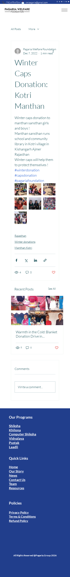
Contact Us (17, 480)
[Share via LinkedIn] (35, 260)
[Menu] (64, 10)
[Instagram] (59, 1)
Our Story (16, 471)
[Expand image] (21, 189)
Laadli (13, 447)
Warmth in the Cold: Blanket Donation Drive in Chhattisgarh (36, 334)
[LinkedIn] (66, 1)
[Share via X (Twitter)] (26, 260)
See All (52, 288)
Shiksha (14, 426)
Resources (16, 488)
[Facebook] (61, 1)
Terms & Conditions (22, 516)
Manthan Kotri (23, 247)
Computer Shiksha (22, 434)
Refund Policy (18, 521)
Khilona (15, 430)
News (13, 475)
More (32, 29)
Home (13, 467)
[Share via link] (45, 260)
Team (13, 484)
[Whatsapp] (57, 1)
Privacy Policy (19, 512)
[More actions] (53, 51)
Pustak (14, 443)
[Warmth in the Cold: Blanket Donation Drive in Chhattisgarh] (37, 310)
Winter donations (25, 241)
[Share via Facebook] (16, 260)
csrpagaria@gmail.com (37, 2)
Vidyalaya (16, 438)
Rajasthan (20, 235)
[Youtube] (68, 1)
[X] (64, 1)
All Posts (16, 29)
